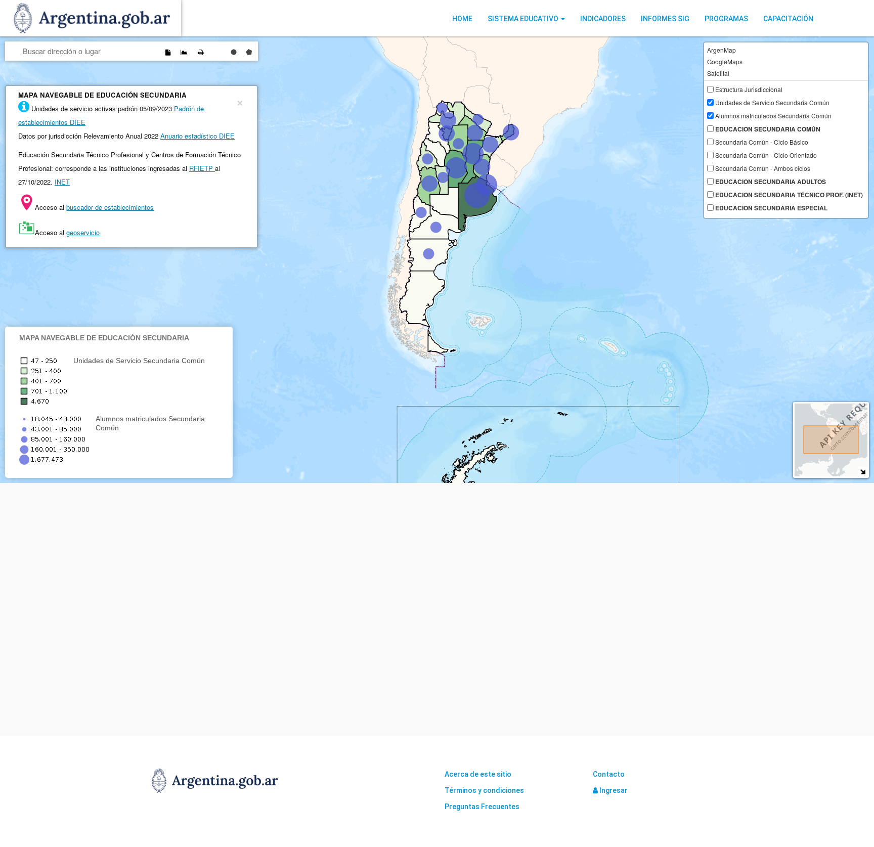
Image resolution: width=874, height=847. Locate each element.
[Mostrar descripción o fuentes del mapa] (168, 51)
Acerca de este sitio (478, 774)
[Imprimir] (200, 51)
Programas (726, 19)
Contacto (609, 774)
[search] (84, 50)
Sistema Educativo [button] (524, 19)
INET (62, 182)
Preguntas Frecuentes (482, 807)
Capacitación (788, 19)
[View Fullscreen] (216, 51)
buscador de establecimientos (110, 207)
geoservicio (83, 232)
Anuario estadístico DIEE (197, 136)
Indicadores (603, 19)
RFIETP (202, 168)
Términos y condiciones (484, 790)
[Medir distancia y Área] (184, 51)
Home (462, 19)
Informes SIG (665, 19)
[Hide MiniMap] (862, 471)
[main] (437, 259)
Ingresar (613, 790)
